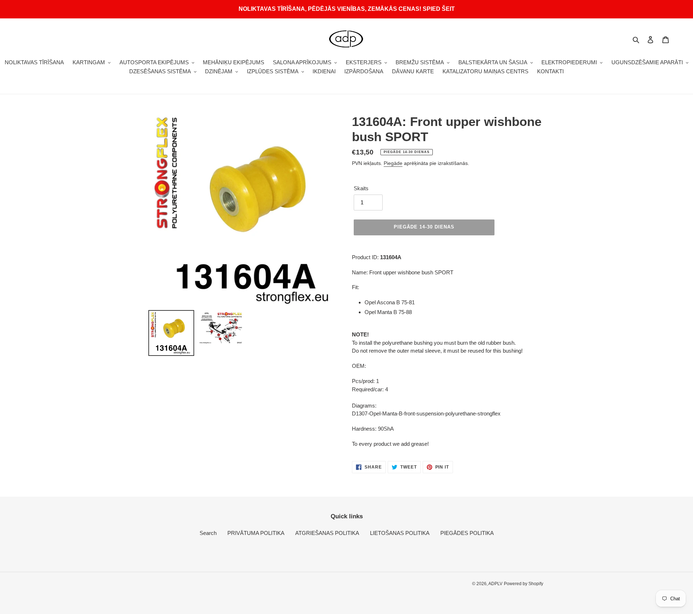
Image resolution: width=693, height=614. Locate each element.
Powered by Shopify (523, 583)
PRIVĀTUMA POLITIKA (255, 533)
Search (208, 533)
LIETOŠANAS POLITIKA (400, 533)
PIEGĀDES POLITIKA (467, 533)
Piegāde (393, 163)
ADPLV (495, 583)
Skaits (361, 188)
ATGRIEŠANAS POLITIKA (327, 533)
